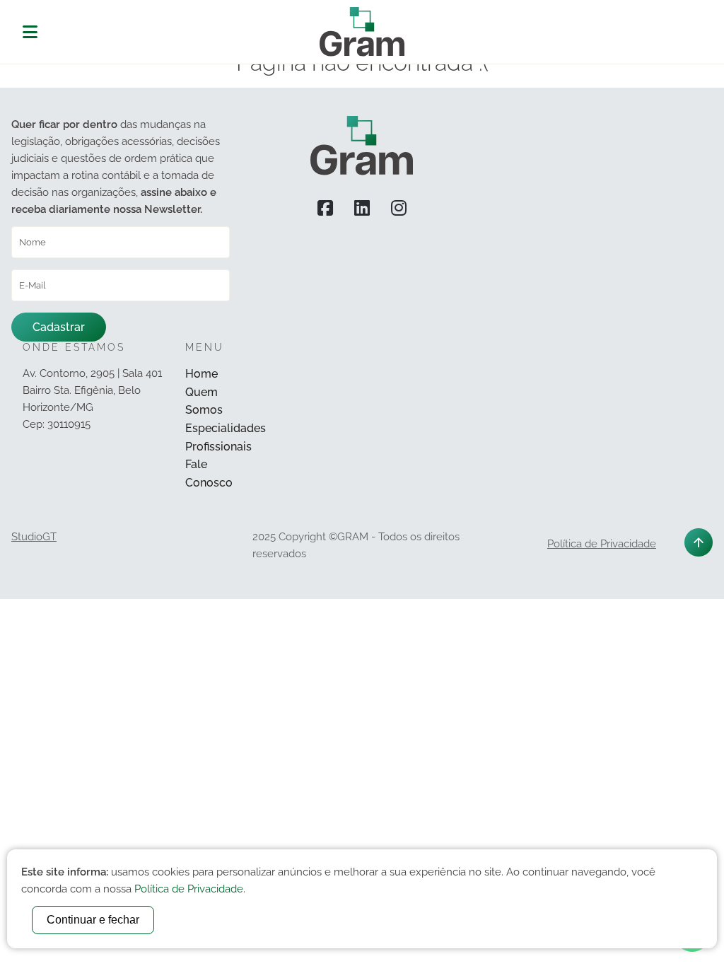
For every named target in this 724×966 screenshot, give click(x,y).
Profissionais (218, 446)
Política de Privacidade (601, 543)
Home (201, 373)
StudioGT (34, 536)
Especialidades (225, 428)
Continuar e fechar (93, 920)
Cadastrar (59, 327)
